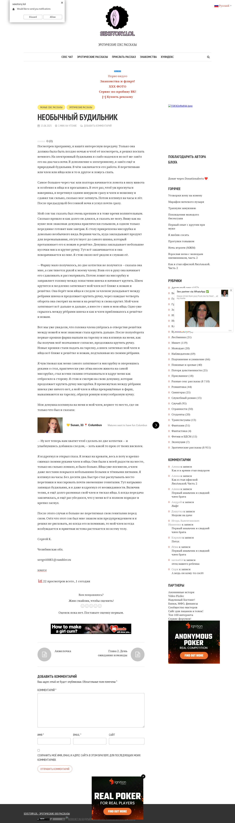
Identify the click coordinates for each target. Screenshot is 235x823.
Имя (41, 735)
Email (77, 735)
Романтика (179, 387)
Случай (176, 403)
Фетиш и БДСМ (181, 436)
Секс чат (67, 57)
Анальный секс (181, 287)
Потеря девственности (187, 370)
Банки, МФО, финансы (183, 603)
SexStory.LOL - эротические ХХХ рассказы (47, 813)
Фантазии (178, 425)
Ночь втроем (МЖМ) (181, 247)
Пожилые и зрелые (184, 365)
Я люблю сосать (178, 235)
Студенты (178, 414)
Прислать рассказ (124, 57)
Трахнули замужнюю (182, 208)
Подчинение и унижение (188, 359)
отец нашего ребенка (185, 564)
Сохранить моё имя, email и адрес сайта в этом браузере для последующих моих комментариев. (89, 757)
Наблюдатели (181, 354)
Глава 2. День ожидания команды (112, 653)
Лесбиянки (179, 337)
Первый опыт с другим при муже (186, 226)
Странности (179, 409)
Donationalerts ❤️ (196, 178)
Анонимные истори (181, 592)
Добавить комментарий (98, 125)
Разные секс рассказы (51, 107)
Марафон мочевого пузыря (186, 202)
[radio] (82, 606)
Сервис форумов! (179, 619)
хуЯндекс (167, 57)
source (42, 570)
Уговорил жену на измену (185, 195)
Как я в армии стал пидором (191, 470)
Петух (175, 541)
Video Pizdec (176, 596)
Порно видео (117, 76)
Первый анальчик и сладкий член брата (190, 494)
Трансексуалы (181, 420)
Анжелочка (63, 651)
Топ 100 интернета (180, 615)
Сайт (112, 735)
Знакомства (148, 57)
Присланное (180, 376)
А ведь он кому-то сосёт (188, 573)
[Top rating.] (29, 818)
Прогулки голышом (181, 241)
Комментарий (47, 690)
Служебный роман (184, 398)
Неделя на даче (182, 515)
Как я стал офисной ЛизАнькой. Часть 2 (189, 266)
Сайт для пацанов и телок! (185, 611)
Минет (176, 343)
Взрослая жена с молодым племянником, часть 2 (185, 256)
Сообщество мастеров (182, 607)
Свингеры (178, 392)
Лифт (175, 506)
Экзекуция (178, 442)
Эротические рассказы (92, 57)
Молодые (178, 348)
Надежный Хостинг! (181, 600)
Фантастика (179, 431)
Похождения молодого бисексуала (183, 216)
